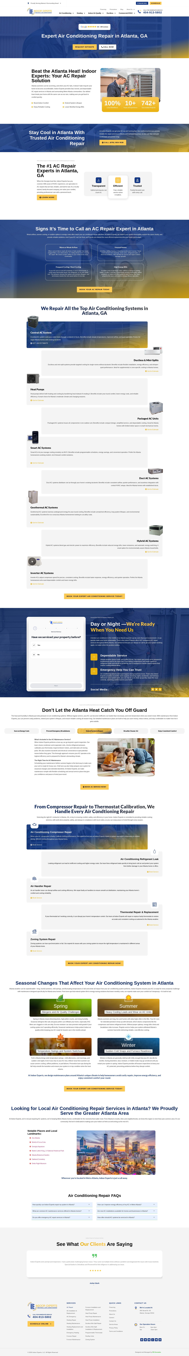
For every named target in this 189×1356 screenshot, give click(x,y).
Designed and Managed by (148, 1352)
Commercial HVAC (126, 13)
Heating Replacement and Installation (75, 1328)
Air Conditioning (65, 13)
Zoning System (90, 1339)
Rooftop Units (89, 1336)
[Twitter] (156, 689)
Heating (80, 13)
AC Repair (70, 1307)
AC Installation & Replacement (72, 1312)
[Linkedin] (159, 1339)
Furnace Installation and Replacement (93, 1309)
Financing (103, 9)
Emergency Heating (73, 1332)
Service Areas (113, 1324)
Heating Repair (71, 1320)
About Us (129, 9)
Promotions (113, 9)
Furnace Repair (71, 1336)
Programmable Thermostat (93, 1332)
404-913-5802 (152, 12)
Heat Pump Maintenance (93, 1316)
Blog (121, 9)
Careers (111, 1317)
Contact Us (112, 1321)
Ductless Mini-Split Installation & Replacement (93, 1328)
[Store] (149, 1339)
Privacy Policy (113, 1328)
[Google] (160, 689)
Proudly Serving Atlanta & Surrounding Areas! (45, 3)
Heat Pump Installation (92, 1320)
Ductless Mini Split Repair (93, 1323)
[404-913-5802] (139, 11)
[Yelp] (152, 1339)
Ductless (110, 13)
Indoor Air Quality (94, 13)
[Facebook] (152, 689)
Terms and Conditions (116, 1331)
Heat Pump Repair (91, 1313)
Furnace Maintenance (73, 1339)
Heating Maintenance (73, 1323)
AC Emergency (71, 1316)
